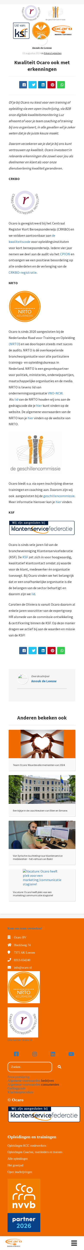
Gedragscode (16, 1088)
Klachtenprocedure (20, 1092)
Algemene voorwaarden (24, 1080)
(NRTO (14, 344)
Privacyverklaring (18, 1077)
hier (39, 405)
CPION (65, 254)
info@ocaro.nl (23, 967)
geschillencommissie (59, 496)
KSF (25, 557)
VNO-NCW (55, 393)
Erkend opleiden (53, 53)
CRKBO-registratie (23, 272)
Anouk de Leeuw (42, 47)
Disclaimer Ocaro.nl (20, 1040)
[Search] (59, 1067)
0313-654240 (22, 960)
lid (16, 399)
